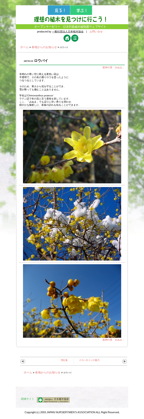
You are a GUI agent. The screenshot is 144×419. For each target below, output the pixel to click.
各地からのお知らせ (44, 47)
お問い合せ (96, 31)
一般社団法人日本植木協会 (68, 31)
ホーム (24, 47)
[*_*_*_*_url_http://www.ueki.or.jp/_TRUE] (52, 400)
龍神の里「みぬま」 (114, 67)
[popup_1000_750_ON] (72, 182)
